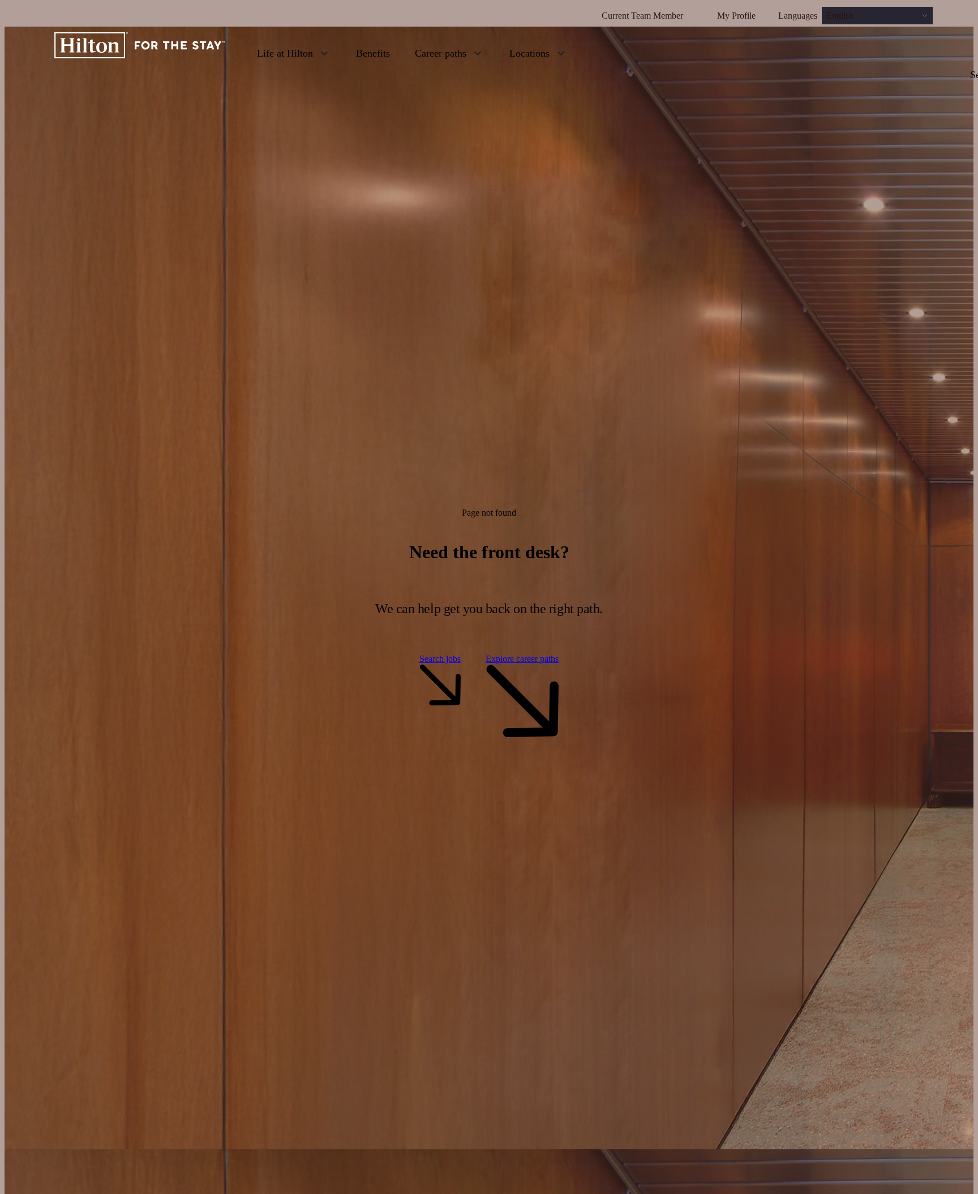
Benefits (373, 53)
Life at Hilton (285, 53)
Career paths (440, 53)
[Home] (139, 52)
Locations (529, 53)
